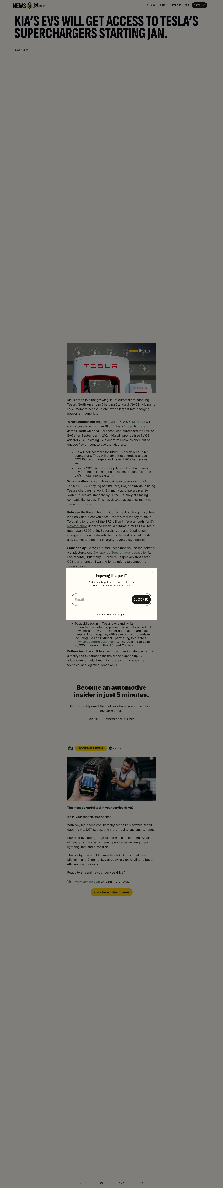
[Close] (152, 573)
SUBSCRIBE (141, 599)
